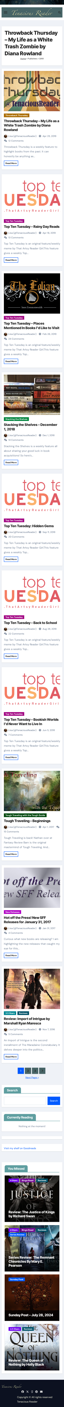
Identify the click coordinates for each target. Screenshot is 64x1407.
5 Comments (15, 1034)
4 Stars (13, 1180)
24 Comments (16, 338)
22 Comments (16, 633)
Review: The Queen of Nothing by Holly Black (26, 1362)
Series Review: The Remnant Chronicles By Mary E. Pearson (31, 1261)
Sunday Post (16, 1279)
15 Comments (11, 831)
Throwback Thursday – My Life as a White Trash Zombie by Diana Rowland (31, 125)
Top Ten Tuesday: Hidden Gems (29, 526)
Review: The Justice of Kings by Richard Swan (32, 1214)
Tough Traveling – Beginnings (27, 821)
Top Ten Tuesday (14, 221)
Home (23, 58)
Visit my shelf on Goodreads (20, 1148)
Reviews (23, 1013)
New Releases (12, 912)
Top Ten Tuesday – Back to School (30, 623)
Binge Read (27, 1180)
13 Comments (16, 237)
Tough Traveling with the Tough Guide (25, 815)
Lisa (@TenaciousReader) (22, 136)
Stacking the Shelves (16, 419)
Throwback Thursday (16, 115)
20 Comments (16, 536)
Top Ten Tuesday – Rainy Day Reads (31, 227)
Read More (11, 163)
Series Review (17, 1234)
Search (12, 1090)
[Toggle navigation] (5, 12)
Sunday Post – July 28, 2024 (31, 1315)
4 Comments (15, 932)
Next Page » (32, 1077)
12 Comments (16, 140)
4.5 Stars (14, 1329)
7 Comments (15, 734)
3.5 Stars (10, 1013)
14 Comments (16, 440)
